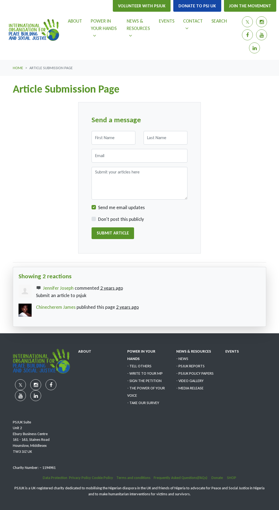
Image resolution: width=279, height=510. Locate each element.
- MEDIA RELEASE (190, 388)
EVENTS (232, 351)
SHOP (231, 477)
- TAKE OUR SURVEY (143, 402)
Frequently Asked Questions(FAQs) (182, 477)
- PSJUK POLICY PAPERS (195, 373)
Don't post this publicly (121, 219)
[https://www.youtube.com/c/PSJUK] (261, 34)
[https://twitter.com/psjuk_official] (247, 21)
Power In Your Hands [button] (106, 24)
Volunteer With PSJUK (141, 5)
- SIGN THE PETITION (144, 380)
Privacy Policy (80, 477)
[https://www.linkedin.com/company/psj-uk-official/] (254, 47)
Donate (219, 477)
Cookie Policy (103, 477)
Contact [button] (195, 21)
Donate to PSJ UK (197, 5)
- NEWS (182, 358)
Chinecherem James (55, 307)
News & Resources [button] (140, 24)
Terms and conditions (135, 477)
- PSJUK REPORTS (190, 366)
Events (166, 21)
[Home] (34, 30)
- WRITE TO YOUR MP (145, 373)
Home (18, 68)
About (75, 21)
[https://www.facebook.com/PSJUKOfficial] (247, 34)
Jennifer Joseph (58, 288)
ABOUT (84, 351)
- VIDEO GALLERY (190, 380)
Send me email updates (121, 207)
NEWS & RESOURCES (193, 351)
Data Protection (55, 477)
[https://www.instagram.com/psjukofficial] (261, 21)
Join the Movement (250, 5)
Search (219, 21)
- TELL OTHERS (139, 366)
